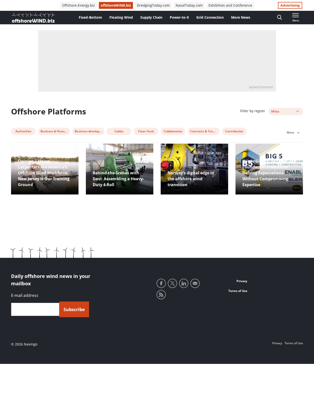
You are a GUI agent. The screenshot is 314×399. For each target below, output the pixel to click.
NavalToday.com (189, 5)
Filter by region (252, 111)
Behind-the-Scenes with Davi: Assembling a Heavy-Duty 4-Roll (118, 178)
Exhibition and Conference (230, 5)
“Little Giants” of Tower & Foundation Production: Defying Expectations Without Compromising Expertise (267, 172)
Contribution (234, 131)
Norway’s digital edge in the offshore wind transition (191, 178)
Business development (89, 131)
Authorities (23, 131)
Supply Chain (151, 17)
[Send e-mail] (195, 283)
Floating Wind (121, 17)
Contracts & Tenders (204, 131)
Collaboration (173, 131)
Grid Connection (210, 17)
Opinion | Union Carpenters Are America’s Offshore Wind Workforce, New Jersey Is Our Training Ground (43, 172)
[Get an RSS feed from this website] (161, 294)
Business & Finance (54, 131)
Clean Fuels (146, 131)
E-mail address (24, 295)
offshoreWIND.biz (116, 5)
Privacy (241, 281)
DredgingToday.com (153, 5)
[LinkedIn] (183, 283)
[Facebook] (161, 283)
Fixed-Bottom (90, 17)
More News (240, 17)
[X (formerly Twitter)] (172, 283)
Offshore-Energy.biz (78, 5)
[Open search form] (279, 17)
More (291, 132)
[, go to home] (33, 18)
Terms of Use (237, 291)
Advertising (290, 5)
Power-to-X (179, 17)
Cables (119, 131)
